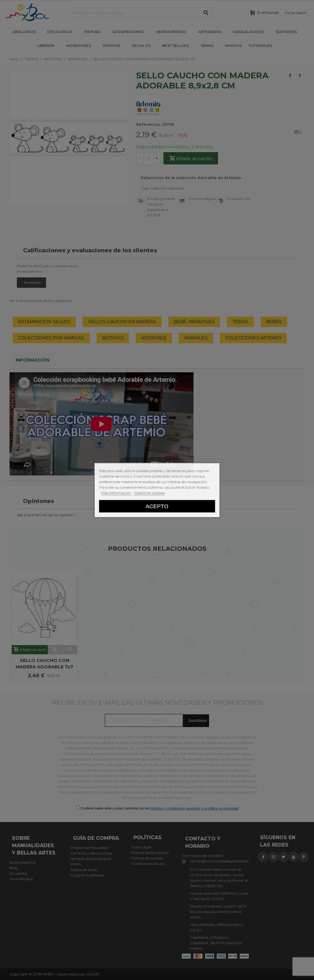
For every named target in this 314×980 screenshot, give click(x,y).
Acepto (157, 506)
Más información (116, 492)
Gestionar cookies (149, 492)
